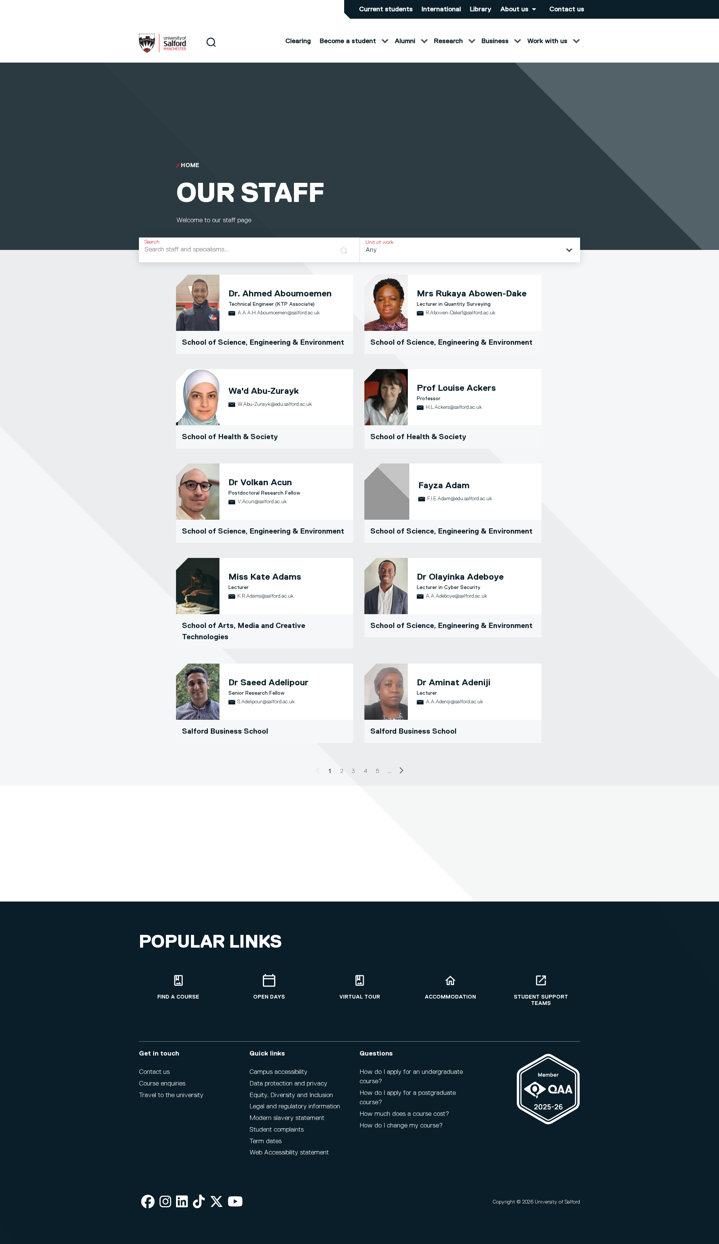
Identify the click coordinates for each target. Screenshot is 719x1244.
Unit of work (379, 242)
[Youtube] (235, 1202)
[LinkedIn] (182, 1202)
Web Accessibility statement (289, 1152)
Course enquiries (162, 1083)
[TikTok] (199, 1202)
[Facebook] (148, 1202)
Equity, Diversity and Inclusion (291, 1095)
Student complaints (276, 1129)
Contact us (566, 9)
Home (190, 166)
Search (152, 242)
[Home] (162, 51)
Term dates (265, 1141)
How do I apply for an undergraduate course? (411, 1077)
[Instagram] (166, 1202)
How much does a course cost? (404, 1114)
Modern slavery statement (286, 1118)
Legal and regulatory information (294, 1106)
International (441, 9)
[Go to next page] (401, 771)
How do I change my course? (401, 1125)
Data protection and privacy (288, 1083)
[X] (216, 1202)
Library (480, 9)
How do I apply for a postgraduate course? (408, 1098)
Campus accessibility (278, 1072)
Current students (386, 9)
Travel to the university (171, 1095)
